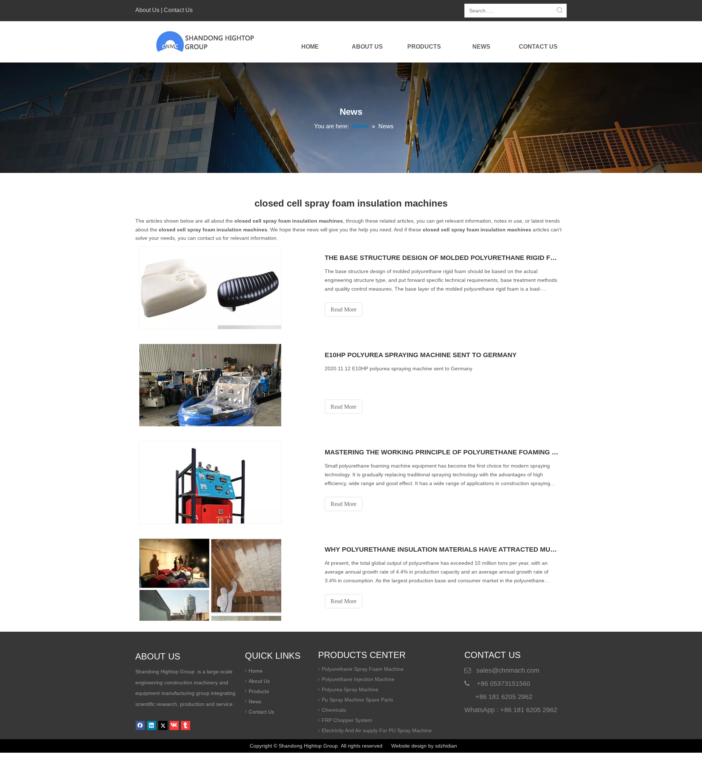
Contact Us (178, 10)
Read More (343, 309)
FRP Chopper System (347, 720)
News (255, 701)
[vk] (174, 725)
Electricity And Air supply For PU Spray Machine (377, 730)
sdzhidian (446, 746)
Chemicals (334, 710)
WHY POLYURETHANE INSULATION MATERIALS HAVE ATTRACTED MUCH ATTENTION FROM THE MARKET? (442, 549)
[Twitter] (162, 725)
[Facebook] (140, 725)
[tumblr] (185, 725)
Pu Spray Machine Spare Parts (357, 700)
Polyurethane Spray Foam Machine (363, 669)
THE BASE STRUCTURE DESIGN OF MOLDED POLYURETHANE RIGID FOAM (442, 257)
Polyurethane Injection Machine (358, 679)
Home (256, 671)
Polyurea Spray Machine (350, 689)
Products (259, 691)
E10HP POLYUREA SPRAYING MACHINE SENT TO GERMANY (421, 355)
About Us (147, 10)
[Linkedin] (151, 725)
